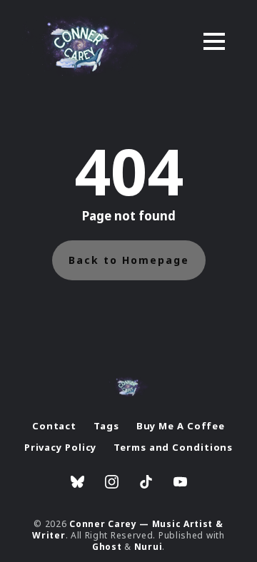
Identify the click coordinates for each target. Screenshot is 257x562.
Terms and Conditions (173, 447)
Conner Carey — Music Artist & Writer (127, 529)
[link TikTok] (146, 483)
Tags (106, 425)
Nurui (148, 547)
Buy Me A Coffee (181, 425)
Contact (54, 425)
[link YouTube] (180, 483)
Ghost (107, 547)
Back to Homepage (129, 260)
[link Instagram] (112, 483)
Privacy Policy (60, 447)
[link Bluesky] (77, 483)
